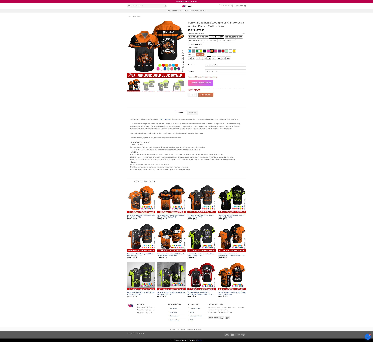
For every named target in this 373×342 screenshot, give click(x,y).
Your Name (191, 65)
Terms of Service (195, 308)
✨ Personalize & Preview (200, 83)
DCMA (192, 312)
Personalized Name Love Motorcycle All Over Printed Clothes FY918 (141, 216)
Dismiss (199, 340)
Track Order (173, 312)
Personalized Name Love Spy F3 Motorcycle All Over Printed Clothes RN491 (170, 216)
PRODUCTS (175, 10)
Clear (244, 33)
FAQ (191, 320)
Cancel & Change (175, 320)
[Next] (181, 48)
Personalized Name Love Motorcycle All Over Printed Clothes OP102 (232, 293)
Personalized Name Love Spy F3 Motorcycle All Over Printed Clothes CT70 (170, 254)
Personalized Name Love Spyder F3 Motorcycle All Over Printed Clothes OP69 (231, 254)
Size (189, 54)
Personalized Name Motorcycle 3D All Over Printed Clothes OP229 (200, 254)
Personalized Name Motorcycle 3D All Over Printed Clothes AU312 (231, 216)
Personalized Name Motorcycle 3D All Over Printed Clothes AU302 (140, 254)
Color (190, 47)
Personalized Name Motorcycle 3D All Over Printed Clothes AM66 (140, 293)
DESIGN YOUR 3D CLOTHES (198, 10)
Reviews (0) (192, 113)
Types (190, 33)
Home (128, 16)
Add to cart (205, 95)
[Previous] (131, 48)
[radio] (192, 37)
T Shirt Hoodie (136, 16)
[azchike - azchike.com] (186, 6)
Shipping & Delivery (196, 316)
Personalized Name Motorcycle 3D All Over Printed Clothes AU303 (200, 216)
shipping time (165, 119)
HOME (169, 10)
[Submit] (165, 5)
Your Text (191, 71)
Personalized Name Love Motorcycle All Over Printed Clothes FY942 (171, 293)
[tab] (181, 113)
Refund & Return (174, 316)
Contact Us (173, 308)
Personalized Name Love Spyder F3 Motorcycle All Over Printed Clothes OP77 (200, 293)
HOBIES (184, 10)
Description (181, 113)
